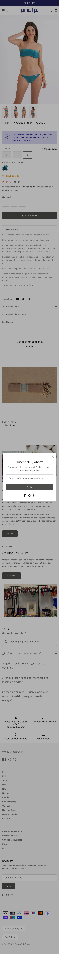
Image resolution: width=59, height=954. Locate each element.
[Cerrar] (52, 457)
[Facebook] (25, 495)
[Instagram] (29, 495)
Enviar (29, 487)
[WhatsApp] (34, 495)
